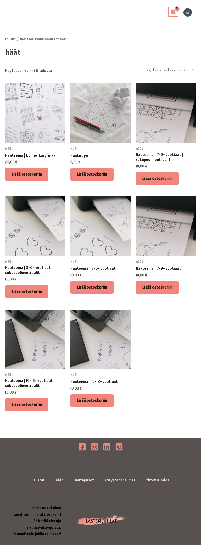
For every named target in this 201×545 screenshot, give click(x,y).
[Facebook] (82, 447)
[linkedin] (107, 447)
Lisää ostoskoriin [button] (27, 174)
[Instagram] (94, 447)
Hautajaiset (84, 479)
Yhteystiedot (157, 479)
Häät (59, 479)
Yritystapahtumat (120, 479)
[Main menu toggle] (187, 12)
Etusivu (10, 39)
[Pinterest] (119, 447)
